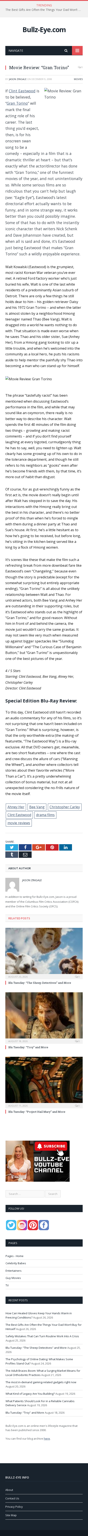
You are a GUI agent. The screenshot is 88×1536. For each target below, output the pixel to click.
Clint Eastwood (22, 90)
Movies (78, 79)
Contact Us (12, 1498)
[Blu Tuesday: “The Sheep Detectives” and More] (44, 953)
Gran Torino (17, 103)
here (47, 1438)
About (9, 1490)
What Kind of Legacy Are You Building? (30, 1394)
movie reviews (18, 823)
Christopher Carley (65, 807)
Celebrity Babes (16, 1263)
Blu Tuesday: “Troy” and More (28, 1047)
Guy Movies (13, 1278)
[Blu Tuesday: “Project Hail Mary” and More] (44, 1082)
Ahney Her (15, 807)
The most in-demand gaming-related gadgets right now (41, 1382)
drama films (45, 814)
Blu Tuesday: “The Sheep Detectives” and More (39, 983)
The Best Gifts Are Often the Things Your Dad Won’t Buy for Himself (45, 10)
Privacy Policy (14, 1507)
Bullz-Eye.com (44, 29)
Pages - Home (14, 1256)
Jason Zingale (17, 79)
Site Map (11, 1515)
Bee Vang (37, 807)
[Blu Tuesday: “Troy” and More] (44, 1017)
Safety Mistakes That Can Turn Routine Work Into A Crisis (42, 1336)
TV (7, 1285)
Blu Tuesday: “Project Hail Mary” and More (36, 1112)
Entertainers (14, 1271)
